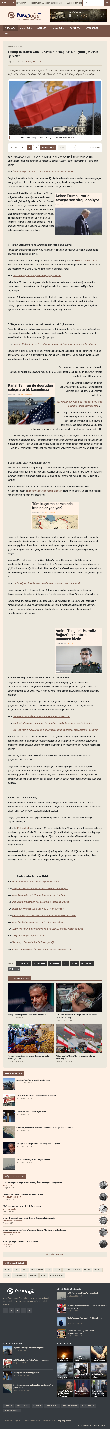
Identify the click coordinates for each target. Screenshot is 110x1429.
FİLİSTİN (7, 1270)
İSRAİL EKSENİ (87, 1406)
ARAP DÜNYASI (37, 1270)
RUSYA (57, 1270)
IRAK (16, 1270)
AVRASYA (33, 1275)
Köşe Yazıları (86, 1425)
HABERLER (42, 28)
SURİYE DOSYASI (12, 1410)
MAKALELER (26, 28)
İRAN (20, 46)
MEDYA (8, 34)
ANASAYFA (10, 28)
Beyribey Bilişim (64, 1420)
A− (23, 147)
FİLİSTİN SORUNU (57, 1275)
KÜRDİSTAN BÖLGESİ (72, 1270)
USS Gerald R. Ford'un (87, 260)
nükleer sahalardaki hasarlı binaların (44, 490)
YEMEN (43, 1275)
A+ (36, 147)
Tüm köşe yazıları (55, 1254)
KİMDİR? (87, 1270)
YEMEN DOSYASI (70, 1406)
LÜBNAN (97, 1270)
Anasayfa (11, 46)
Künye (96, 1425)
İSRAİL (24, 1270)
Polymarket (23, 828)
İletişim (104, 1425)
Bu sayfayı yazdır (33, 61)
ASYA (49, 1270)
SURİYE (7, 1275)
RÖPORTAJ (75, 28)
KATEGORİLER (92, 28)
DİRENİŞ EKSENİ (20, 1275)
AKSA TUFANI (23, 1406)
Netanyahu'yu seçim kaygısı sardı (39, 3)
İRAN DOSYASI (52, 1406)
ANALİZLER (59, 28)
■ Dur (62, 147)
